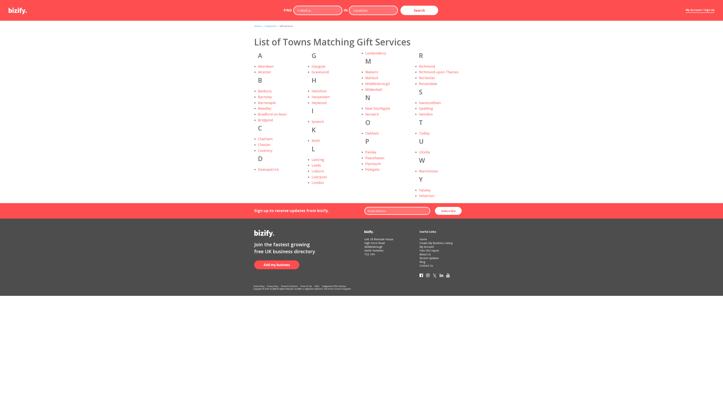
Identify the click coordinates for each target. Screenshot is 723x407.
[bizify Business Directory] (17, 9)
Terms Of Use (306, 286)
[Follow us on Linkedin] (441, 276)
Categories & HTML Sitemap (334, 286)
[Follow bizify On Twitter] (435, 276)
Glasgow (318, 66)
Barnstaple (267, 102)
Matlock (371, 78)
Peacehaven (374, 158)
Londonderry (375, 53)
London (318, 182)
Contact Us (426, 265)
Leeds (316, 165)
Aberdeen (266, 66)
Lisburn (318, 171)
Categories (270, 26)
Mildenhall (373, 89)
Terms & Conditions (289, 286)
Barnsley (265, 97)
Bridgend (265, 120)
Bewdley (264, 108)
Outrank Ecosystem (342, 289)
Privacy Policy (272, 286)
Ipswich (318, 121)
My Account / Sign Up (700, 10)
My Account (426, 247)
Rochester (427, 78)
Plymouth (373, 163)
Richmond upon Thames (438, 72)
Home (257, 26)
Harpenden (321, 97)
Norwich (372, 114)
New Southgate (377, 108)
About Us (425, 254)
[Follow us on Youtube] (448, 276)
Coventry (265, 150)
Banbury (265, 91)
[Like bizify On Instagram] (428, 276)
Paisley (370, 152)
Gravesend (320, 72)
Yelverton (426, 196)
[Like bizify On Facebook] (421, 276)
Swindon (426, 114)
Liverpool (319, 177)
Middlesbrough (377, 83)
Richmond (427, 66)
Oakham (372, 133)
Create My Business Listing (435, 243)
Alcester (264, 72)
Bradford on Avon (272, 114)
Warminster (428, 171)
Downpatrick (268, 169)
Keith (316, 140)
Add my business (277, 265)
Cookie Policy (259, 286)
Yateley (425, 190)
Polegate (372, 169)
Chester (264, 144)
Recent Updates (429, 258)
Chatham (265, 139)
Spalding (426, 108)
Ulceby (424, 152)
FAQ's (316, 286)
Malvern (371, 72)
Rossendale (428, 83)
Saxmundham (430, 102)
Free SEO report (429, 250)
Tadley (424, 133)
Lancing (318, 159)
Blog (422, 262)
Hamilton (319, 91)
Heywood (319, 102)
